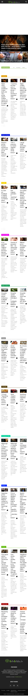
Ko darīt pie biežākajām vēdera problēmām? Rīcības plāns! (4, 195)
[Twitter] (17, 685)
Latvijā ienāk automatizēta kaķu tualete (23, 146)
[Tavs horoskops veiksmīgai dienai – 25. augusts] (23, 440)
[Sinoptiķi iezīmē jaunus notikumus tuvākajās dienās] (4, 290)
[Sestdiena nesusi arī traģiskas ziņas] (23, 391)
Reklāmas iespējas (14, 691)
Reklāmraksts (4, 627)
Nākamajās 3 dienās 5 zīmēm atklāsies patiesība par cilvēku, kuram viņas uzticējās (14, 450)
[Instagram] (14, 685)
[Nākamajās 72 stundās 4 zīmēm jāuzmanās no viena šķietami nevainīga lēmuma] (4, 440)
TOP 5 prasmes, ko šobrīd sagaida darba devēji (13, 146)
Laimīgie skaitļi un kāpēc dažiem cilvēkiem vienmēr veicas (13, 616)
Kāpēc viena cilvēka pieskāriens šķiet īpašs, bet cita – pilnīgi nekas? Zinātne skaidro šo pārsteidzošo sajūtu (4, 93)
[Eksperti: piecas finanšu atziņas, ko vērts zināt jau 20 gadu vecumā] (4, 139)
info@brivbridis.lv (18, 676)
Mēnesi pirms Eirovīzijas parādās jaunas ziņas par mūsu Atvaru (23, 248)
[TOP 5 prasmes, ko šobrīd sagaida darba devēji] (14, 139)
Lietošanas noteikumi (21, 690)
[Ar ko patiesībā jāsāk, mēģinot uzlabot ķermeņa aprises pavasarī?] (4, 239)
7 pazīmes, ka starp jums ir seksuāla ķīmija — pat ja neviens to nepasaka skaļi (14, 90)
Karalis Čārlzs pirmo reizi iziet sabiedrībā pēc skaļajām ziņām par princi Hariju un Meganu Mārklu (23, 502)
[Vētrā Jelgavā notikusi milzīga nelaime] (14, 391)
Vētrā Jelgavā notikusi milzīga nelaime (13, 398)
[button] (2, 1)
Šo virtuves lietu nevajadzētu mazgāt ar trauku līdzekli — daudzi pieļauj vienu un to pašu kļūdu (23, 353)
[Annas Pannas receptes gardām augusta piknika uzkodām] (14, 342)
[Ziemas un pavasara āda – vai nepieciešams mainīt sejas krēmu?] (14, 239)
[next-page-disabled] (4, 72)
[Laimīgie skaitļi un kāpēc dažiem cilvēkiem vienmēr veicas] (14, 608)
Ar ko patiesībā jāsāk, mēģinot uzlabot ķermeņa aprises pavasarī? (4, 248)
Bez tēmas (3, 59)
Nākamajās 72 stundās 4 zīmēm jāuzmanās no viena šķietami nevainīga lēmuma (4, 450)
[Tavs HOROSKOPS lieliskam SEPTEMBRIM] (11, 57)
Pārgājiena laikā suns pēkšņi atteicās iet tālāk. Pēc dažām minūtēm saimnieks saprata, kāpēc (23, 562)
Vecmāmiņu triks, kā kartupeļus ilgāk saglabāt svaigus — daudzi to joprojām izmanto (4, 352)
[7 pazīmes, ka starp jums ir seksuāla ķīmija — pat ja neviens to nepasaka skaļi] (14, 80)
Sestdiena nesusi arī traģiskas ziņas (23, 397)
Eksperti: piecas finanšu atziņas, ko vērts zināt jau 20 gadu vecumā (4, 148)
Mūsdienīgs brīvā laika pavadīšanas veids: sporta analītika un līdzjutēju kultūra (4, 619)
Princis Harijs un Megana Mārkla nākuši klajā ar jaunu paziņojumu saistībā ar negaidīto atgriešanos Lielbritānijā (14, 504)
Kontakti (7, 690)
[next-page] (4, 126)
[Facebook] (10, 685)
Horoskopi (18, 67)
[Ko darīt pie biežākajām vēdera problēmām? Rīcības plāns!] (4, 187)
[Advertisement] (14, 20)
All (13, 67)
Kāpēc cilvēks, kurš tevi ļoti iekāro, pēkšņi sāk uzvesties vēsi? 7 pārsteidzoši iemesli (23, 90)
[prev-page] (2, 72)
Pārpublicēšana (13, 690)
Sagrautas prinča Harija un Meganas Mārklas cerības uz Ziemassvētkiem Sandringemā (4, 500)
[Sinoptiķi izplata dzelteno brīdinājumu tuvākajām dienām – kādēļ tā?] (14, 290)
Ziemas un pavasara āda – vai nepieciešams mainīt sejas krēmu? (14, 247)
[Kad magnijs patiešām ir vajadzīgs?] (14, 187)
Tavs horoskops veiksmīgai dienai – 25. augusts (23, 447)
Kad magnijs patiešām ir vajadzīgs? (14, 194)
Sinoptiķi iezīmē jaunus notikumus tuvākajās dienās (4, 297)
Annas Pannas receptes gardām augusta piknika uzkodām (13, 350)
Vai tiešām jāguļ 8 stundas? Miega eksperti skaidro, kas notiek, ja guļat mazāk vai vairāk (23, 198)
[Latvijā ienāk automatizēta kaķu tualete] (23, 139)
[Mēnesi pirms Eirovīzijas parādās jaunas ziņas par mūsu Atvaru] (23, 239)
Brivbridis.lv (3, 104)
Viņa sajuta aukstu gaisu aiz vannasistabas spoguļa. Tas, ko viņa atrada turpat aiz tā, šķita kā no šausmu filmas (4, 563)
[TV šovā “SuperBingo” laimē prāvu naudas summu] (4, 391)
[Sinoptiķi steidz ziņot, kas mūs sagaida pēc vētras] (23, 290)
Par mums (3, 690)
